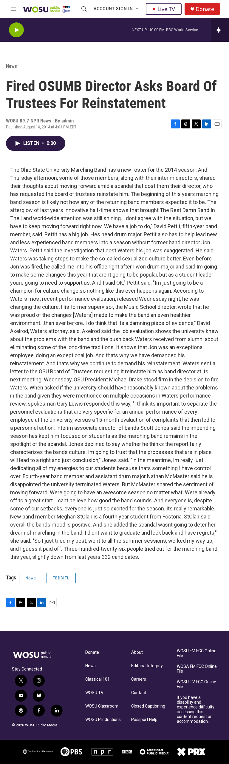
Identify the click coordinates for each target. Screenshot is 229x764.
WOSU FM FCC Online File (196, 653)
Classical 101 (97, 679)
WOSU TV (94, 693)
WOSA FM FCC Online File (197, 669)
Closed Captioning (148, 706)
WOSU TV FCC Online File (196, 684)
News (11, 66)
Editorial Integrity (147, 666)
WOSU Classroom (101, 706)
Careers (138, 679)
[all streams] (220, 30)
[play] (16, 30)
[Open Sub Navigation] (137, 9)
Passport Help (144, 719)
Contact (138, 693)
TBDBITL (61, 578)
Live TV (166, 9)
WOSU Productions (103, 719)
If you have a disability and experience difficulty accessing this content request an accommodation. (195, 709)
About (137, 652)
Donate (205, 9)
